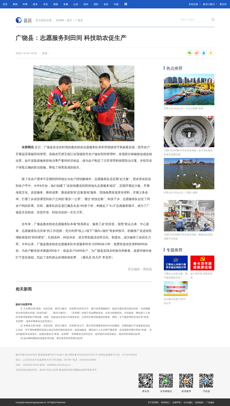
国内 (86, 4)
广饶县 (79, 20)
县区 (106, 4)
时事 (25, 4)
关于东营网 (153, 402)
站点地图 (188, 402)
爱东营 (223, 4)
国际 (96, 4)
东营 (45, 4)
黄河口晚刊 (209, 4)
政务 (35, 4)
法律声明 (176, 402)
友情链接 (199, 402)
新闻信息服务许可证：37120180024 (118, 354)
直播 (65, 4)
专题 (116, 4)
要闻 (15, 4)
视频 (55, 4)
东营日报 (193, 4)
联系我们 (165, 402)
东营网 (19, 20)
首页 (5, 4)
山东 (75, 4)
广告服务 (210, 402)
